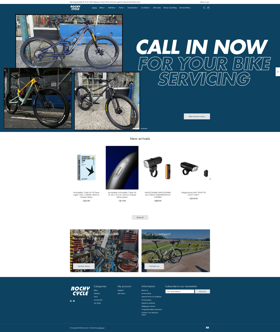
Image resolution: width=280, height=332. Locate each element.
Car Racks (97, 303)
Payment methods (148, 303)
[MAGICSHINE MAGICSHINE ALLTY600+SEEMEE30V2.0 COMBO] (158, 167)
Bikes (96, 290)
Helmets (97, 293)
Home (94, 8)
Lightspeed (100, 328)
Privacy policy (146, 300)
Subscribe (202, 291)
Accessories (98, 300)
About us (145, 290)
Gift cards (157, 8)
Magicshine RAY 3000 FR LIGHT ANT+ (194, 193)
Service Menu (184, 8)
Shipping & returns (148, 306)
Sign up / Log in (204, 2)
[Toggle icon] (204, 8)
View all (140, 217)
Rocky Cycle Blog (170, 8)
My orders (121, 293)
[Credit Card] (207, 328)
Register (121, 290)
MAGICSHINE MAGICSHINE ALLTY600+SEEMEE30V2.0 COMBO (158, 194)
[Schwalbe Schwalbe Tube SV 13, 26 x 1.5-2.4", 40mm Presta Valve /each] (122, 167)
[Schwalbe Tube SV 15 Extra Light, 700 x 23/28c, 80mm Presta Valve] (86, 167)
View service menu (197, 116)
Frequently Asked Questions (152, 309)
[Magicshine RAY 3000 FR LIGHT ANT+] (193, 167)
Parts (96, 296)
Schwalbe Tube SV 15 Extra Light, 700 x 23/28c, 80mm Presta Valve (86, 194)
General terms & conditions (152, 296)
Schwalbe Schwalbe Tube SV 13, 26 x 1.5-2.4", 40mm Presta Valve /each (122, 194)
